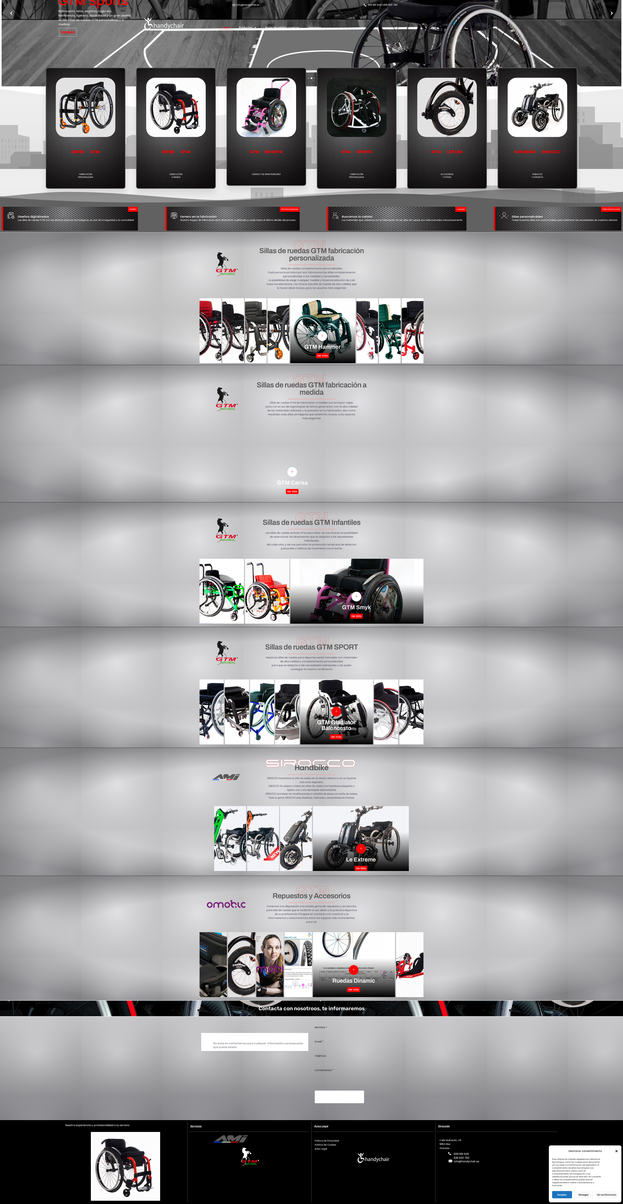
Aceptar (562, 1194)
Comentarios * (324, 1070)
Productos (245, 27)
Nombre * (321, 1027)
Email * (319, 1041)
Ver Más (292, 491)
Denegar (584, 1194)
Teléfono (320, 1056)
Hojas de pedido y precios (282, 27)
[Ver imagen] (322, 336)
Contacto (314, 27)
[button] (616, 1151)
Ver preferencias (606, 1194)
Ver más (322, 355)
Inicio (226, 27)
